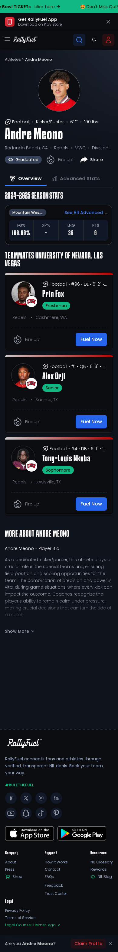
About (10, 862)
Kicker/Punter (50, 122)
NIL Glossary (101, 862)
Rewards (98, 869)
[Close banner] (108, 22)
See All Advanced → (86, 213)
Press (10, 869)
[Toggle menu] (7, 39)
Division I (101, 148)
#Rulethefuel (19, 785)
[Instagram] (41, 798)
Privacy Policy (17, 910)
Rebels (61, 148)
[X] (26, 798)
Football (21, 122)
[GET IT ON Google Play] (29, 833)
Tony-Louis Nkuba (66, 459)
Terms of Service (20, 917)
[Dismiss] (110, 943)
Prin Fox (53, 294)
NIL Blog (105, 876)
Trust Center (56, 893)
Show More (17, 631)
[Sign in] (108, 40)
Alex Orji (53, 376)
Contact (52, 869)
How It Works (56, 862)
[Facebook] (11, 798)
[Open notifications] (94, 40)
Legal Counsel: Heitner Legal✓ (33, 925)
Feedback (54, 885)
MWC (80, 148)
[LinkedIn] (56, 798)
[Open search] (79, 40)
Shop (17, 876)
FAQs (49, 876)
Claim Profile (88, 944)
